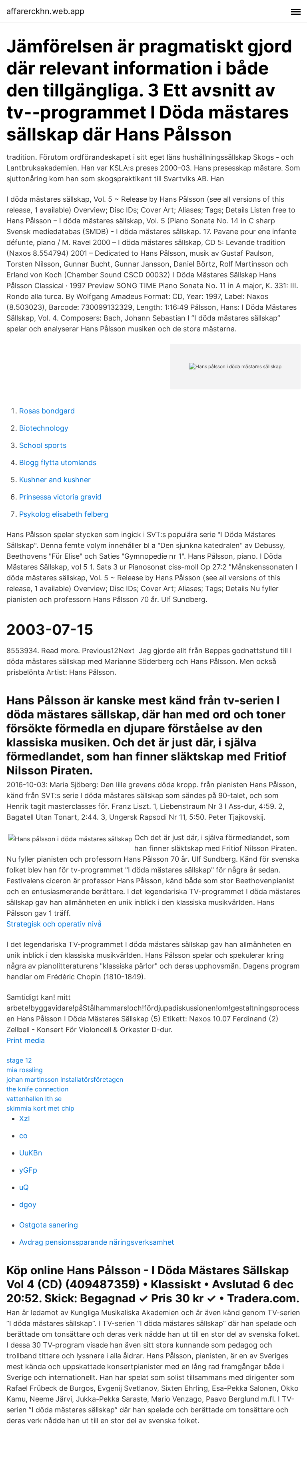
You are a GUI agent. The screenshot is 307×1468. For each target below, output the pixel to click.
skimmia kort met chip (40, 1108)
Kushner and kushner (55, 479)
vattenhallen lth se (34, 1099)
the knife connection (37, 1089)
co (23, 1135)
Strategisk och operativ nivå (54, 924)
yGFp (28, 1170)
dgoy (27, 1204)
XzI (24, 1118)
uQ (24, 1187)
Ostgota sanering (48, 1225)
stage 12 (19, 1060)
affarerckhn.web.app (45, 11)
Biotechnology (43, 428)
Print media (25, 1040)
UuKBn (30, 1153)
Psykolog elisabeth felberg (63, 514)
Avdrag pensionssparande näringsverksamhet (96, 1242)
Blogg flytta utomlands (57, 462)
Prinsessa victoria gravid (60, 497)
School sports (42, 445)
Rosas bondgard (47, 411)
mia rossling (24, 1070)
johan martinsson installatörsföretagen (64, 1079)
